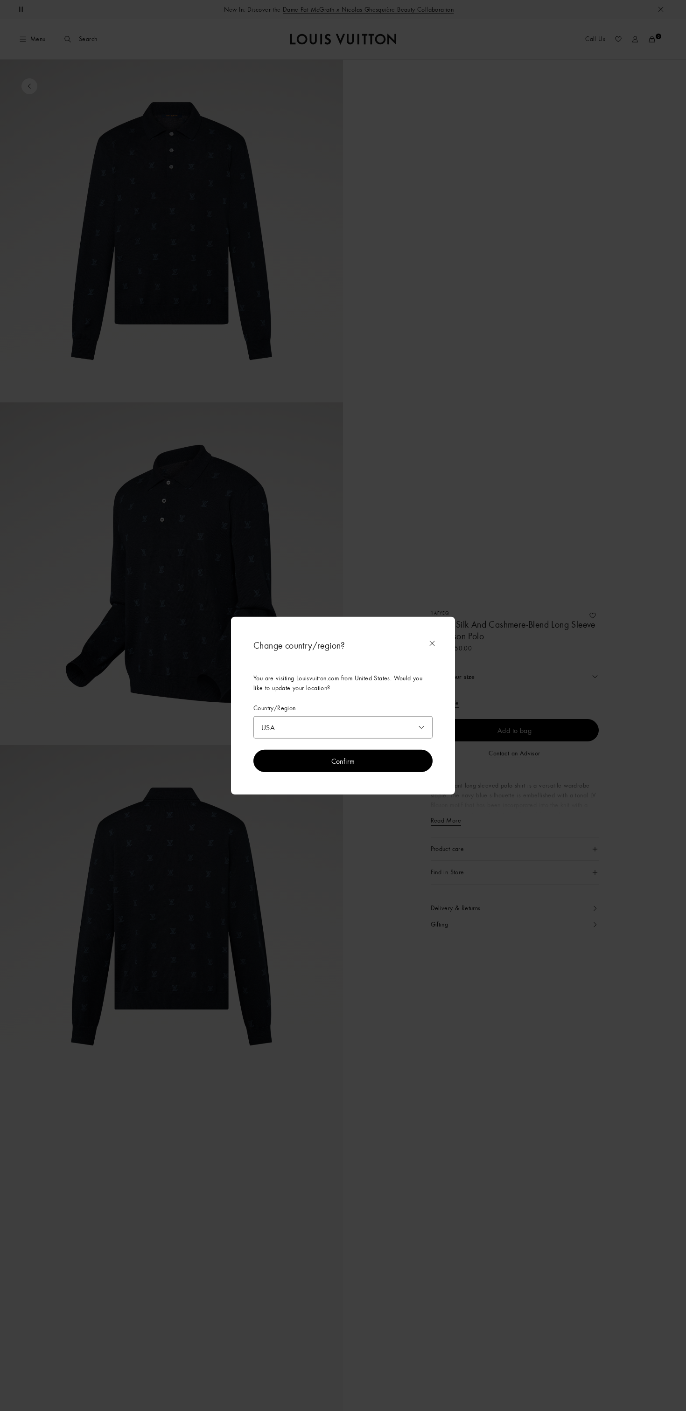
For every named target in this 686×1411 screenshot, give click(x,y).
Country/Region (274, 708)
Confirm (343, 760)
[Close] (432, 643)
